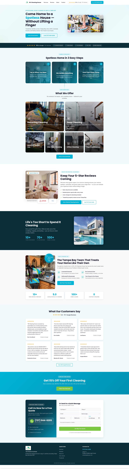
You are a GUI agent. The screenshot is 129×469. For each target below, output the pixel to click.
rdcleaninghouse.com (87, 455)
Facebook (61, 458)
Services (46, 2)
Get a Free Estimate (64, 156)
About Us (61, 453)
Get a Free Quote (33, 35)
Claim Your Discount (64, 388)
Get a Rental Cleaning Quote (71, 202)
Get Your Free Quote (65, 283)
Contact (63, 2)
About (57, 2)
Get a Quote (62, 455)
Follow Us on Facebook (35, 432)
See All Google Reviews (64, 364)
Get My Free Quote (80, 428)
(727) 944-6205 (86, 449)
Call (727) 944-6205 (49, 35)
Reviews (52, 2)
